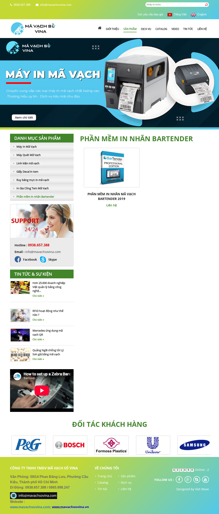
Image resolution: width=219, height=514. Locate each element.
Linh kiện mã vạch (26, 163)
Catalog (161, 29)
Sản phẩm (130, 29)
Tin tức (188, 29)
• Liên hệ (124, 489)
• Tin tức (101, 489)
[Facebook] (179, 479)
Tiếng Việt (179, 14)
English (201, 14)
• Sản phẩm (126, 476)
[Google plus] (188, 479)
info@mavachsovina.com (55, 4)
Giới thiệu (112, 29)
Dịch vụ (146, 29)
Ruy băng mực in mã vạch (31, 180)
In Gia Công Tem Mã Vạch (31, 188)
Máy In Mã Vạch (25, 146)
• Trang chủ (103, 476)
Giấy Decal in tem (25, 171)
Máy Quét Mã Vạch (27, 155)
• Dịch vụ (125, 482)
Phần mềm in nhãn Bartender (33, 196)
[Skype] (196, 479)
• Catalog (101, 482)
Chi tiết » (38, 289)
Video (175, 29)
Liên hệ (202, 29)
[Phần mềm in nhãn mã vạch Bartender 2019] (111, 167)
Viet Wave (202, 489)
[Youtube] (205, 479)
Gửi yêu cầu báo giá (150, 14)
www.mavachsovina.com (30, 507)
